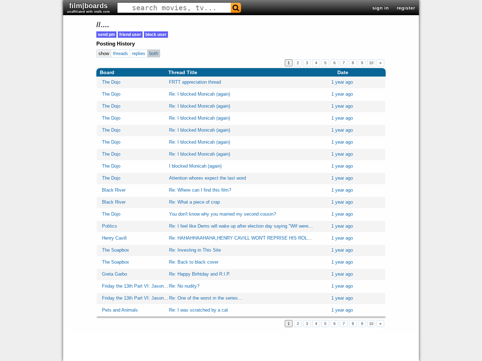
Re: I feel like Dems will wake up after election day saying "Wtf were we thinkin (249, 226)
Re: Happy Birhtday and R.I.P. (199, 274)
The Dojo (111, 82)
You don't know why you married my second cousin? (222, 214)
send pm (106, 34)
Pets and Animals (120, 310)
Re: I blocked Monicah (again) (199, 94)
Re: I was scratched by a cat (198, 310)
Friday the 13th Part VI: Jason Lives (139, 286)
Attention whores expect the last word (207, 178)
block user (156, 34)
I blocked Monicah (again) (195, 166)
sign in (380, 8)
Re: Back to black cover (193, 262)
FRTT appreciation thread (195, 82)
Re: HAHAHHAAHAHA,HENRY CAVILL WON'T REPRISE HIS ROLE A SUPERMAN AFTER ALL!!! (270, 238)
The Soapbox (115, 250)
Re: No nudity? (184, 286)
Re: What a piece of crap (194, 202)
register (406, 8)
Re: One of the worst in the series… (205, 298)
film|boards (88, 7)
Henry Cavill (114, 238)
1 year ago (342, 82)
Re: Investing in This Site (195, 250)
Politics (109, 226)
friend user (130, 34)
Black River (114, 190)
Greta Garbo (114, 274)
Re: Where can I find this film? (200, 190)
